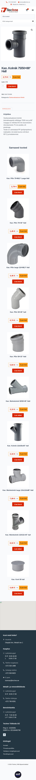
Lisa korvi (12, 86)
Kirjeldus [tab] (6, 108)
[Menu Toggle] (33, 10)
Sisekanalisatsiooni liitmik (16, 97)
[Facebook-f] (4, 734)
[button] (32, 30)
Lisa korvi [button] (18, 192)
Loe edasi (18, 415)
